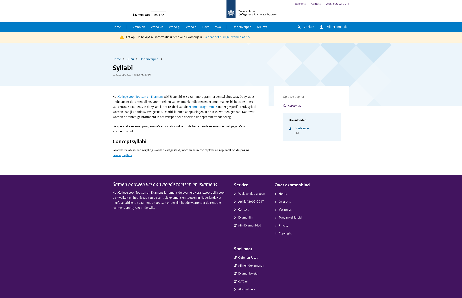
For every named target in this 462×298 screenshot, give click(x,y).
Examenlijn (245, 217)
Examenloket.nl (248, 273)
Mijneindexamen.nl (251, 265)
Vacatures (285, 209)
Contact (316, 3)
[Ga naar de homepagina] (231, 11)
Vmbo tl (191, 27)
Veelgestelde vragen (251, 194)
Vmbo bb (139, 27)
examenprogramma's (202, 107)
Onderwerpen (242, 27)
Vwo (218, 27)
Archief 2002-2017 (337, 3)
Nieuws (262, 27)
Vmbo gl (174, 27)
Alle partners (246, 289)
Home (117, 27)
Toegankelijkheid (290, 217)
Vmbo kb (157, 27)
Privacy (283, 225)
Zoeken (309, 27)
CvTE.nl (243, 281)
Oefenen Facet (248, 258)
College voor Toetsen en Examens (140, 97)
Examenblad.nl (247, 11)
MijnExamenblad (337, 27)
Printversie (302, 128)
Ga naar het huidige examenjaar (225, 37)
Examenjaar (141, 15)
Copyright (285, 233)
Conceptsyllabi (292, 105)
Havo (205, 27)
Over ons (300, 3)
